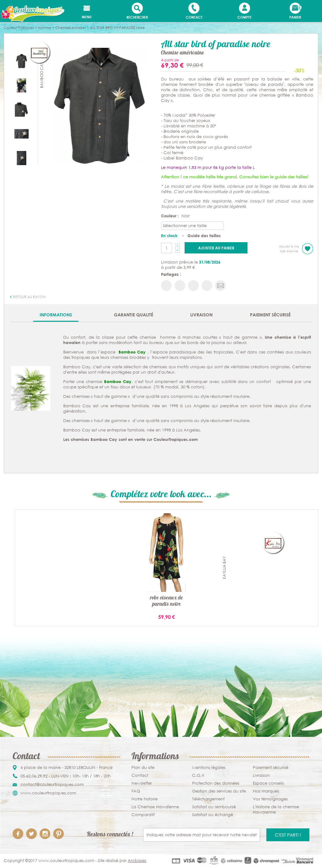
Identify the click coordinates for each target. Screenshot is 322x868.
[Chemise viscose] (99, 105)
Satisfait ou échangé (212, 814)
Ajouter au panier (216, 247)
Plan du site (142, 767)
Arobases (137, 860)
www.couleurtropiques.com (48, 793)
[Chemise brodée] (21, 109)
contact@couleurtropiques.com (52, 784)
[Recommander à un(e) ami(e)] (220, 285)
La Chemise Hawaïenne (155, 807)
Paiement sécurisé (270, 314)
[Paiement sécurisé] (242, 860)
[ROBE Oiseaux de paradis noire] (166, 552)
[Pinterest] (58, 833)
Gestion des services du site (219, 791)
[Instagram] (45, 833)
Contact (139, 775)
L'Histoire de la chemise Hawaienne (276, 809)
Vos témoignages (270, 799)
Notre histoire (144, 799)
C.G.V (198, 775)
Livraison (201, 314)
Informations (56, 314)
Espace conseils (268, 783)
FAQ (135, 791)
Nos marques (266, 791)
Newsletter (141, 783)
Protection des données (215, 783)
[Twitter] (31, 833)
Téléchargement (208, 799)
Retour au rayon (29, 296)
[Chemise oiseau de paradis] (21, 133)
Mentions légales (208, 767)
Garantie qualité (133, 314)
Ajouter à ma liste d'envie (289, 248)
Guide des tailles (204, 235)
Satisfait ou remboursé (214, 807)
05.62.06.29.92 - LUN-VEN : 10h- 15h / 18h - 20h (65, 776)
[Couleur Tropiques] (32, 13)
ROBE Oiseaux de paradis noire (166, 601)
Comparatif (143, 814)
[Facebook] (18, 833)
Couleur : (170, 215)
